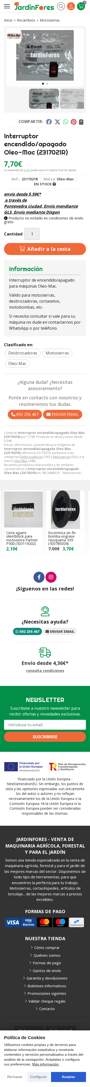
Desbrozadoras (31, 457)
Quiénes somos (47, 955)
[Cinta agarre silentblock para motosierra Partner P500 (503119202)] (23, 509)
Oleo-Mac (21, 461)
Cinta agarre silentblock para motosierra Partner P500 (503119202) (22, 538)
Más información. (46, 1064)
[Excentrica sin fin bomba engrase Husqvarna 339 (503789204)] (65, 509)
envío (27, 170)
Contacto (47, 1008)
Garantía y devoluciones (47, 978)
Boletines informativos (47, 985)
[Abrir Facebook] (39, 577)
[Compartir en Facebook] (49, 121)
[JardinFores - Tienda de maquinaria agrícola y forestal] (34, 6)
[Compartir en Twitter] (57, 121)
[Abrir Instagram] (51, 577)
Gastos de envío (47, 970)
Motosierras (61, 457)
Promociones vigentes (47, 993)
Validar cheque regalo (47, 1001)
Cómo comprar (47, 947)
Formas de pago (47, 962)
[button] (43, 84)
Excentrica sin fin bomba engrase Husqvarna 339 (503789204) (62, 538)
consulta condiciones (45, 671)
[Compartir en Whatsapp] (65, 121)
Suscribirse (45, 737)
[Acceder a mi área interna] (71, 6)
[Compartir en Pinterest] (73, 121)
